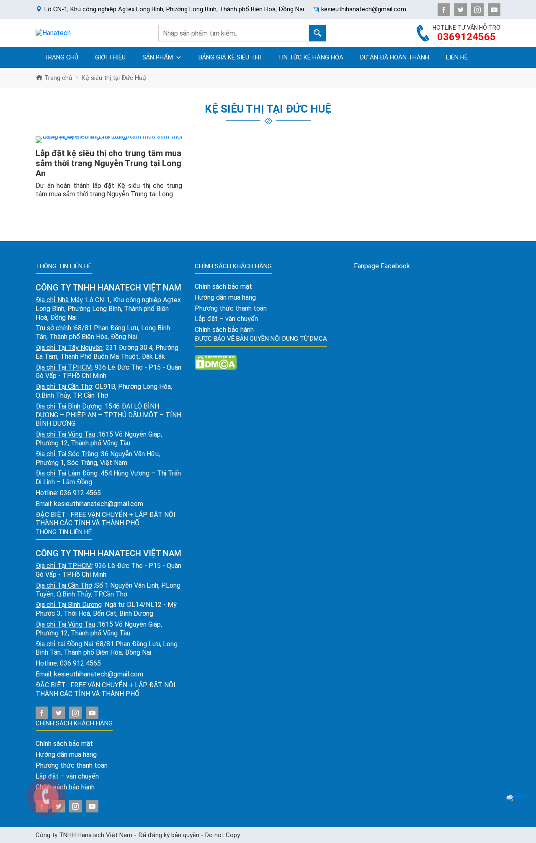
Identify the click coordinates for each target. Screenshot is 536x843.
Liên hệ (457, 57)
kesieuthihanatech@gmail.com (98, 504)
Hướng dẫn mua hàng (66, 754)
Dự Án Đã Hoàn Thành (394, 57)
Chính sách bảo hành (224, 330)
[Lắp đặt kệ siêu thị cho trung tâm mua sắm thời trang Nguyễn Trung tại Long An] (109, 139)
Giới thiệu (110, 57)
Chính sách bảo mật (64, 744)
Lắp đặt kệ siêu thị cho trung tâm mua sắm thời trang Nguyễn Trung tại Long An (108, 163)
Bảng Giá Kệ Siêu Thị (229, 57)
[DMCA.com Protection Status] (216, 362)
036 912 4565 (80, 493)
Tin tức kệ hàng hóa (310, 57)
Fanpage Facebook (382, 266)
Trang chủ (61, 57)
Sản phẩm (157, 57)
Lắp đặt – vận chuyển (226, 319)
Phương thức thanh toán (231, 308)
